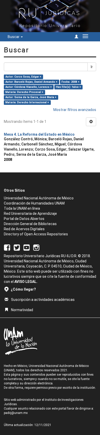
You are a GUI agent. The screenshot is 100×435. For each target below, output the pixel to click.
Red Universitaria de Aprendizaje (30, 213)
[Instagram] (36, 247)
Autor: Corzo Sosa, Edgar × (23, 76)
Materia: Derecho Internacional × (27, 102)
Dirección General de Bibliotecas (30, 224)
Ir (92, 67)
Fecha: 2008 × (70, 82)
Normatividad (22, 310)
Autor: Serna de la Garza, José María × (30, 97)
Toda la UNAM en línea (22, 208)
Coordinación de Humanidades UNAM (34, 203)
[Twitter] (17, 247)
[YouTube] (26, 247)
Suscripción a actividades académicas (43, 300)
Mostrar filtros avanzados (74, 110)
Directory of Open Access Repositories (36, 234)
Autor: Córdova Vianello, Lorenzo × (28, 87)
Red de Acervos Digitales (24, 229)
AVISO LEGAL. (25, 282)
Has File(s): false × (68, 87)
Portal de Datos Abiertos (24, 219)
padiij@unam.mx (16, 413)
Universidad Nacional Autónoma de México (39, 198)
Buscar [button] (14, 37)
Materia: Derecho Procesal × (24, 92)
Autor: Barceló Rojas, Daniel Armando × (31, 82)
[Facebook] (7, 247)
